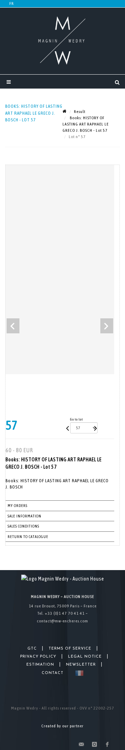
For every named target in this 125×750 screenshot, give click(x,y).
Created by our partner (62, 726)
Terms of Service (70, 649)
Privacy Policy (38, 657)
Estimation (40, 665)
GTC (32, 649)
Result (79, 111)
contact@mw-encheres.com (62, 621)
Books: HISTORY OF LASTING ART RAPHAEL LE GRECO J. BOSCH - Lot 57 (85, 124)
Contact (53, 673)
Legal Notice (85, 657)
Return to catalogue (28, 537)
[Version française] (78, 673)
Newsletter (81, 665)
